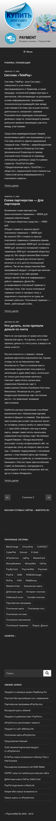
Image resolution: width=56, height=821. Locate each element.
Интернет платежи (35, 591)
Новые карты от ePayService (19, 797)
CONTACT (42, 546)
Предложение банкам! (15, 741)
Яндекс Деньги (40, 625)
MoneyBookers (13, 563)
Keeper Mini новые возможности (20, 791)
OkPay (43, 563)
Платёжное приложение (18, 619)
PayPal (9, 574)
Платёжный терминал (17, 625)
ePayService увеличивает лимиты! (22, 722)
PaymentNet (28, 569)
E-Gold (34, 552)
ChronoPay (27, 546)
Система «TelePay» (18, 75)
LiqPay (26, 557)
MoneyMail (30, 563)
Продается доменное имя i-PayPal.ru (23, 716)
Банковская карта (33, 585)
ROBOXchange (33, 574)
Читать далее (11, 185)
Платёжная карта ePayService (19, 734)
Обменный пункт (14, 597)
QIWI (19, 574)
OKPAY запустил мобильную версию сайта (26, 772)
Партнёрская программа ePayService (23, 704)
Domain (23, 552)
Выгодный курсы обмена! (17, 710)
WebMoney (31, 580)
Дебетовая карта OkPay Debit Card (22, 779)
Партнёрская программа (18, 602)
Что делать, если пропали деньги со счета (23, 327)
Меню (30, 51)
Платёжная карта (15, 608)
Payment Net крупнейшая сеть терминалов (26, 698)
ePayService (12, 557)
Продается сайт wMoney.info (19, 728)
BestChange (12, 546)
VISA (19, 580)
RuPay (9, 580)
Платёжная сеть (36, 608)
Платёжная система (16, 614)
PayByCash (12, 569)
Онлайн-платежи (36, 597)
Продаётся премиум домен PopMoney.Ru (25, 691)
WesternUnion (13, 585)
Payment (27, 37)
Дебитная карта (14, 591)
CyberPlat (11, 552)
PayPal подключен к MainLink (19, 785)
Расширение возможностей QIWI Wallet (24, 766)
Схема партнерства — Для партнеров (23, 202)
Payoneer (42, 569)
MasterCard (39, 557)
